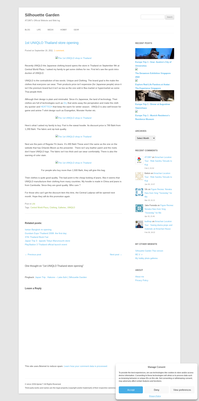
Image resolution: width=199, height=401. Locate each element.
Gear (76, 30)
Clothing (53, 207)
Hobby (63, 30)
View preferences (182, 390)
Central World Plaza (39, 207)
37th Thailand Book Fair (37, 237)
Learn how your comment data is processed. (86, 366)
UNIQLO (71, 207)
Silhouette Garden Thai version (149, 251)
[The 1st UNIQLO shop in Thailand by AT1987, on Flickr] (73, 58)
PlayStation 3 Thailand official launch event (46, 244)
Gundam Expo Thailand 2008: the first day (46, 233)
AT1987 (148, 157)
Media (50, 30)
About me (139, 276)
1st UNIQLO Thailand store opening (52, 43)
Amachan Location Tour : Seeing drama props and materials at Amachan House (158, 225)
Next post (116, 254)
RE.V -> (139, 254)
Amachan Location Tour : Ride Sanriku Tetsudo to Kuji (158, 161)
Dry (65, 103)
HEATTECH (46, 106)
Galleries (62, 207)
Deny (156, 390)
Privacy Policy (155, 396)
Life (39, 30)
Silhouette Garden (42, 15)
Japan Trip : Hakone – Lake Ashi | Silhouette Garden (61, 277)
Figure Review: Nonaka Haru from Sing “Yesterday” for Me (158, 193)
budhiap (148, 221)
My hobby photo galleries (146, 258)
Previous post (33, 254)
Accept (130, 390)
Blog (27, 30)
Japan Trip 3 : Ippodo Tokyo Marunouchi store (47, 241)
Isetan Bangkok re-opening (38, 229)
